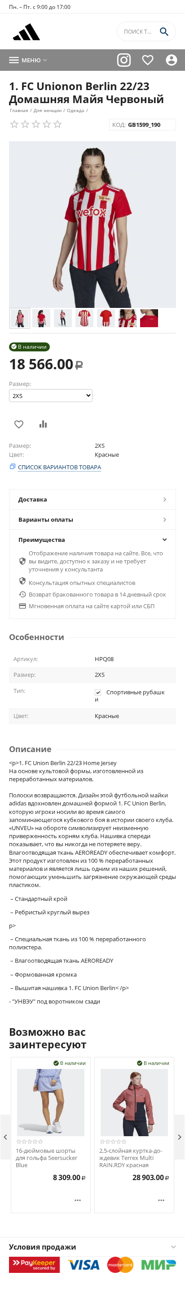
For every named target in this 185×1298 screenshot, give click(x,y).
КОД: (119, 125)
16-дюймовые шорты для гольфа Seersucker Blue (46, 1157)
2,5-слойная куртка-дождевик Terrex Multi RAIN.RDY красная (130, 1157)
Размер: (20, 384)
